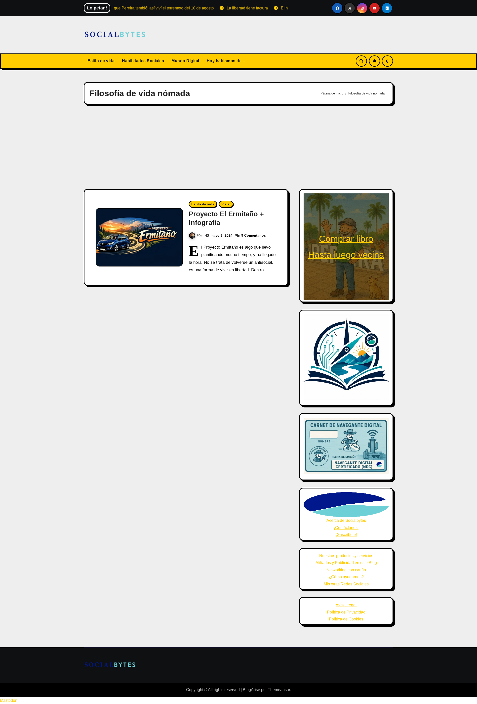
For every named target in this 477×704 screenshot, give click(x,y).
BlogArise (251, 690)
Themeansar (279, 690)
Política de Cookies (346, 619)
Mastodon (8, 700)
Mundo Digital (185, 61)
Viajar (226, 204)
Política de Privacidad (346, 612)
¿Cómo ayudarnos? (346, 577)
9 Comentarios (253, 235)
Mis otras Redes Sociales (346, 584)
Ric (200, 235)
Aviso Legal (346, 605)
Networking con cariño (346, 570)
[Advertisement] (238, 146)
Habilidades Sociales (143, 61)
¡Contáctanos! (346, 528)
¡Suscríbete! (346, 534)
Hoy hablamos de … (227, 61)
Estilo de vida (101, 61)
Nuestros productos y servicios (346, 556)
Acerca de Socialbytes (346, 520)
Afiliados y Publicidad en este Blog (346, 563)
